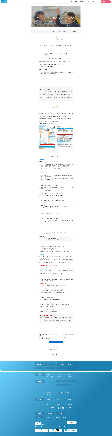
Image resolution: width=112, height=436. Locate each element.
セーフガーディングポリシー (50, 417)
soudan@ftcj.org (47, 338)
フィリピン (58, 392)
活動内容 (81, 1)
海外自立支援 (48, 392)
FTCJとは (70, 1)
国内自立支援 (48, 390)
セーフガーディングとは (36, 31)
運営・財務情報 (59, 376)
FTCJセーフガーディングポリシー (46, 31)
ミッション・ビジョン (60, 374)
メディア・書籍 (70, 376)
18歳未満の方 (53, 156)
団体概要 (76, 1)
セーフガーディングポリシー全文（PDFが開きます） (46, 66)
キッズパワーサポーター (50, 400)
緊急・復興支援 (49, 394)
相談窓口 (64, 31)
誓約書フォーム (75, 31)
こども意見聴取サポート (50, 388)
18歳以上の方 (59, 156)
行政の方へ (61, 368)
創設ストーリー (70, 374)
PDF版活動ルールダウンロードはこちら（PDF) (45, 123)
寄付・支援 (87, 1)
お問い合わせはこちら (55, 341)
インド (62, 392)
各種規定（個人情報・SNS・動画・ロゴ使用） (61, 417)
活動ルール (54, 31)
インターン (69, 407)
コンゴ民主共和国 (69, 392)
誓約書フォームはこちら (55, 354)
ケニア (65, 392)
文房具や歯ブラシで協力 (61, 408)
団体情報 (48, 374)
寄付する (105, 1)
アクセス (43, 424)
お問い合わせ (71, 422)
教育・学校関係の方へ (51, 368)
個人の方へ (40, 368)
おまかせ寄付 (59, 400)
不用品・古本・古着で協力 (61, 407)
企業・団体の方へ (72, 368)
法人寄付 (69, 400)
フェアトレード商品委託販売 (50, 407)
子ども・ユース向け (50, 386)
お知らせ (93, 1)
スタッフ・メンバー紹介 (50, 376)
